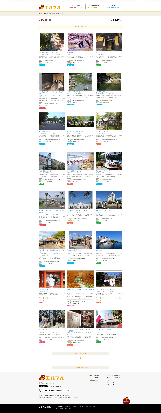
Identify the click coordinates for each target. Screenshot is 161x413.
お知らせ (109, 380)
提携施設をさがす (49, 13)
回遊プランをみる (94, 375)
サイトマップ (110, 382)
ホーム (40, 13)
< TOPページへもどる (80, 367)
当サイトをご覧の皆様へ (113, 375)
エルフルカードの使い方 (113, 377)
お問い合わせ (110, 384)
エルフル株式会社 (46, 407)
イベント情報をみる (95, 377)
